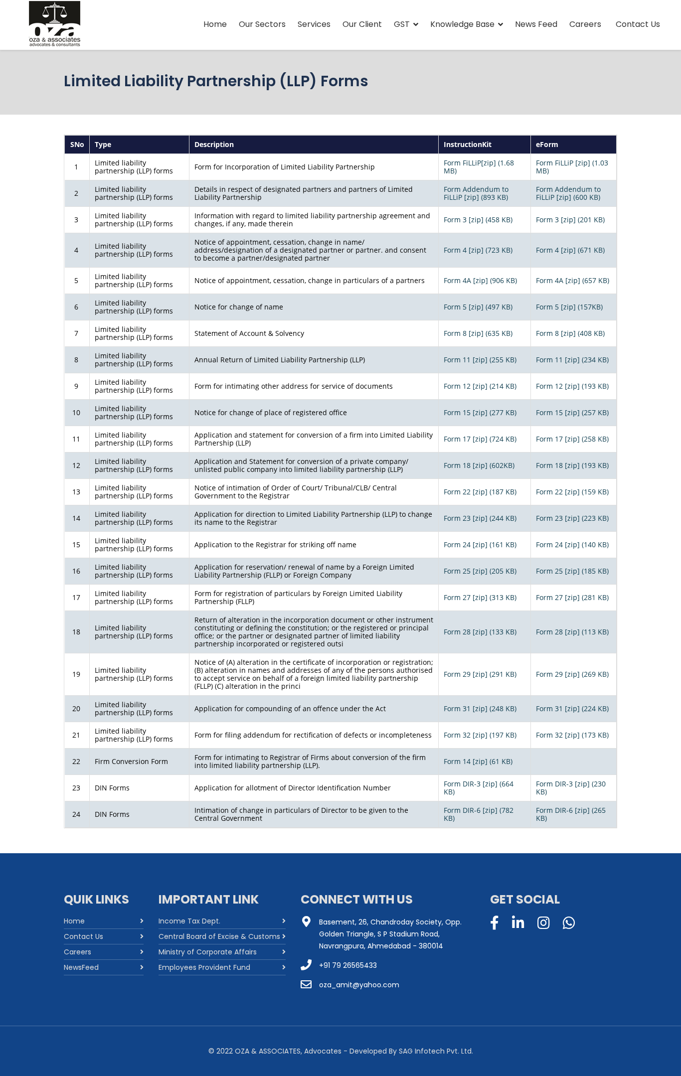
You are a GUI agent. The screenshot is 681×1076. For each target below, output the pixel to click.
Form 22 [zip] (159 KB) (572, 491)
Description (214, 144)
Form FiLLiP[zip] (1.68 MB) (479, 166)
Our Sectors (262, 24)
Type (103, 144)
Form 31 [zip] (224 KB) (572, 708)
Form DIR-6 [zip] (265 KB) (571, 814)
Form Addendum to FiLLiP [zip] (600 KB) (568, 193)
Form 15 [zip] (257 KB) (572, 412)
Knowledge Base (462, 24)
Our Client (362, 24)
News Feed (536, 24)
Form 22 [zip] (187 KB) (480, 491)
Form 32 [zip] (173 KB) (572, 735)
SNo (77, 144)
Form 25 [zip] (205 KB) (480, 571)
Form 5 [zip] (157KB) (569, 306)
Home (215, 24)
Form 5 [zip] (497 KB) (478, 306)
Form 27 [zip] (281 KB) (572, 597)
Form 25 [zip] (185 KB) (572, 571)
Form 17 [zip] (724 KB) (480, 439)
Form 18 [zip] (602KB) (479, 465)
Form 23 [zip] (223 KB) (572, 518)
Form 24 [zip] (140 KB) (572, 544)
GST (402, 24)
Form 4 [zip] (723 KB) (478, 250)
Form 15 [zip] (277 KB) (480, 412)
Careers (585, 24)
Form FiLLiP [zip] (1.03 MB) (572, 166)
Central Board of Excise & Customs (219, 936)
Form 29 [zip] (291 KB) (480, 674)
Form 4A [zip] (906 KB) (480, 280)
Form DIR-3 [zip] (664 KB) (478, 787)
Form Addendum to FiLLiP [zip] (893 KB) (476, 193)
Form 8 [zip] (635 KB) (478, 333)
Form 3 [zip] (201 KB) (570, 219)
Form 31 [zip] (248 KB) (480, 708)
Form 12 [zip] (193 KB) (572, 386)
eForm (547, 144)
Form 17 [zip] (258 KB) (572, 439)
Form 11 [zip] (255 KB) (480, 359)
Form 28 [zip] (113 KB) (572, 631)
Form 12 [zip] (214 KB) (480, 386)
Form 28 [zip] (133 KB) (480, 631)
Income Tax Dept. (189, 921)
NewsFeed (81, 967)
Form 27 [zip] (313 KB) (480, 597)
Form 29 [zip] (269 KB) (572, 674)
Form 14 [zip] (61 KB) (478, 761)
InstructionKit (468, 144)
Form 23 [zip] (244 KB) (480, 518)
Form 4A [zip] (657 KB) (572, 280)
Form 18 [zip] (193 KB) (572, 465)
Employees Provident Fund (204, 967)
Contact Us (638, 24)
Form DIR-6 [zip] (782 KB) (478, 814)
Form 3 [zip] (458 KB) (478, 219)
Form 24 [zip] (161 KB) (480, 544)
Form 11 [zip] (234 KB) (572, 359)
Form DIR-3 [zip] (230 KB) (571, 787)
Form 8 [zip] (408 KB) (570, 333)
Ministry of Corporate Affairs (208, 952)
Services (314, 24)
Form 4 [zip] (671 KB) (570, 250)
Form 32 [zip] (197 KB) (480, 735)
